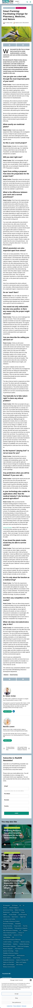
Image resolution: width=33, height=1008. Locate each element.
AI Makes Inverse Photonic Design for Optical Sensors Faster (14, 858)
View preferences (16, 1002)
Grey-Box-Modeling (8, 928)
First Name (7, 793)
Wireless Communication (9, 966)
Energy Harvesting (7, 926)
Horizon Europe (7, 527)
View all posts (7, 711)
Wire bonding (19, 964)
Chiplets (5, 914)
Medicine (6, 674)
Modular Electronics (24, 944)
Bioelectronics (6, 912)
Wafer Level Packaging (8, 964)
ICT (20, 930)
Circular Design (12, 914)
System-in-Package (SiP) (22, 960)
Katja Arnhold (21, 844)
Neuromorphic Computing (9, 946)
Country (6, 806)
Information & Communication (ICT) (12, 827)
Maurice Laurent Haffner (11, 866)
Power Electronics (19, 948)
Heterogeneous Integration (21, 928)
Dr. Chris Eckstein (9, 893)
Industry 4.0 (21, 932)
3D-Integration (6, 905)
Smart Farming (13, 674)
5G (20, 905)
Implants (25, 930)
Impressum (24, 1006)
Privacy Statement (17, 1006)
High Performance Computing (10, 930)
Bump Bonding (15, 912)
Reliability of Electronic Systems (10, 953)
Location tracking (7, 941)
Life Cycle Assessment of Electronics (12, 939)
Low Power (16, 941)
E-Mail (6, 786)
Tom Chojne (21, 866)
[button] (30, 980)
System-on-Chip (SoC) (8, 962)
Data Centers (15, 916)
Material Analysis (7, 944)
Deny (16, 998)
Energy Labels (17, 926)
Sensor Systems (7, 957)
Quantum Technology (8, 950)
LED (13, 937)
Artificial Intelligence (14, 907)
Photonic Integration (8, 948)
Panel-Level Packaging (23, 946)
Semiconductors (21, 955)
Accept (16, 993)
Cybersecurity (6, 916)
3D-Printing (14, 905)
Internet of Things (18, 935)
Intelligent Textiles (7, 935)
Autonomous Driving (8, 910)
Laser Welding (6, 937)
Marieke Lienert (18, 22)
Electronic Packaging (8, 923)
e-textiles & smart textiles (9, 919)
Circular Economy (22, 914)
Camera (23, 912)
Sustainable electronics (8, 960)
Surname (6, 799)
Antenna (5, 907)
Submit (16, 813)
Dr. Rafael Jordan (9, 22)
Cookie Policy (10, 1006)
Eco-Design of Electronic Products (11, 921)
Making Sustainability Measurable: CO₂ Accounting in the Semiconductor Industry (15, 884)
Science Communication (9, 955)
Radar (16, 950)
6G (23, 905)
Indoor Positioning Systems (9, 932)
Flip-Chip (25, 926)
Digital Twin (23, 916)
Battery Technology (19, 910)
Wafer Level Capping (21, 962)
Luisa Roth (18, 893)
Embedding (18, 923)
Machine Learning (25, 941)
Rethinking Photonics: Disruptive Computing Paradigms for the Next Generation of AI (13, 834)
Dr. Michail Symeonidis (11, 844)
